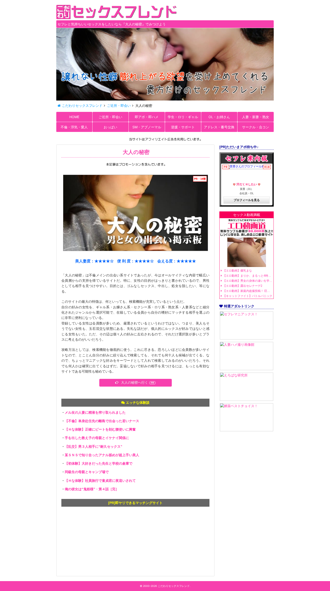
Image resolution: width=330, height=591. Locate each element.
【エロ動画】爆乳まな (237, 270)
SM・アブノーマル (146, 127)
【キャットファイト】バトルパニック (247, 296)
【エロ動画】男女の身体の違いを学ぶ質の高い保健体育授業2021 (247, 280)
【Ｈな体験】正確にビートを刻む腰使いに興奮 (100, 429)
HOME (74, 117)
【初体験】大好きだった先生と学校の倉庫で (98, 463)
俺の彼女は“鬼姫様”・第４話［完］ (92, 489)
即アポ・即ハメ (146, 117)
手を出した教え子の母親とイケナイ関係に (97, 438)
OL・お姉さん (219, 117)
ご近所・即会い (110, 117)
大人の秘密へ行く (134, 382)
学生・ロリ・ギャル (183, 117)
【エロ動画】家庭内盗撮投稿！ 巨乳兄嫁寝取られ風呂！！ (247, 291)
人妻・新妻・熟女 (255, 117)
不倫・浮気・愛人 (74, 127)
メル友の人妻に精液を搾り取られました (95, 412)
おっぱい (110, 127)
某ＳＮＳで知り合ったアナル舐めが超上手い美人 (102, 455)
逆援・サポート (183, 127)
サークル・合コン (255, 127)
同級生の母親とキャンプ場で (87, 472)
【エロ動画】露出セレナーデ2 (242, 286)
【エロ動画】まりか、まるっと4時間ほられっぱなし (247, 275)
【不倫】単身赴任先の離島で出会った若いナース (102, 421)
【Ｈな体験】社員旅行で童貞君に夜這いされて (100, 481)
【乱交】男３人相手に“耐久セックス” (93, 446)
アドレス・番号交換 (219, 127)
